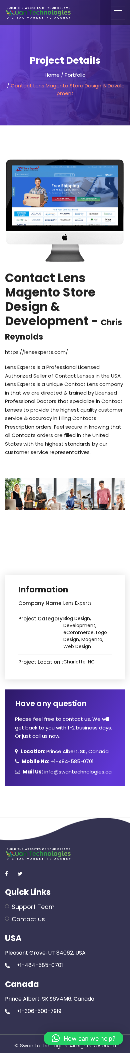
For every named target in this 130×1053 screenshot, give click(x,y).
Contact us (28, 919)
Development (79, 625)
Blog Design (76, 618)
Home (52, 74)
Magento (91, 639)
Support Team (33, 907)
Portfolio (75, 74)
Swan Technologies (43, 1045)
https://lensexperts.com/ (36, 352)
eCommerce (78, 632)
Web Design (77, 646)
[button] (83, 1038)
